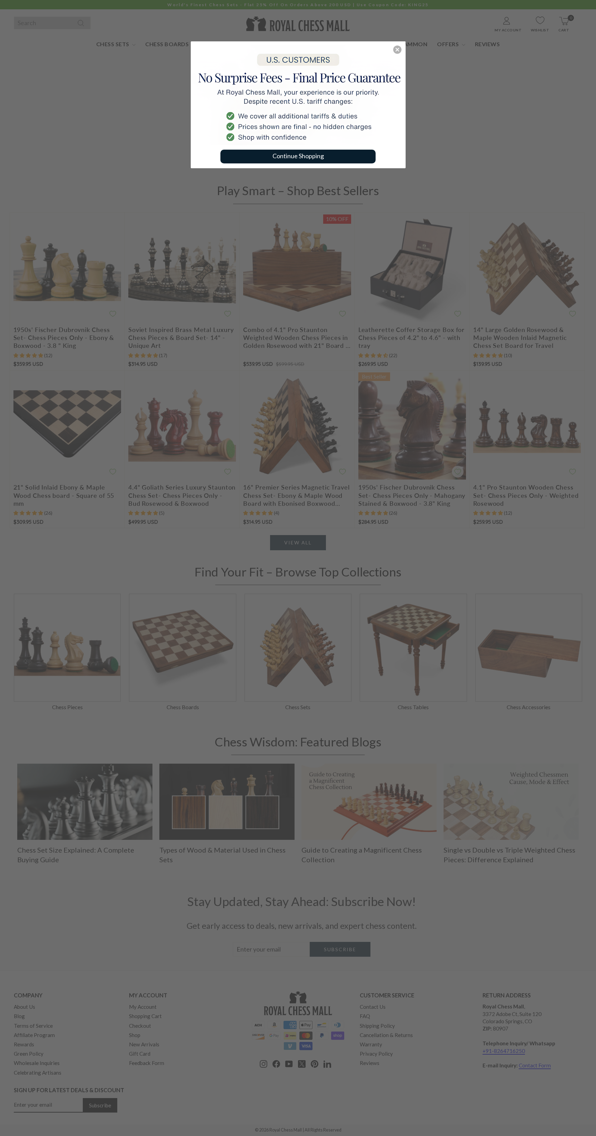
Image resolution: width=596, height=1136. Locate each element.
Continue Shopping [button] (298, 156)
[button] (397, 50)
